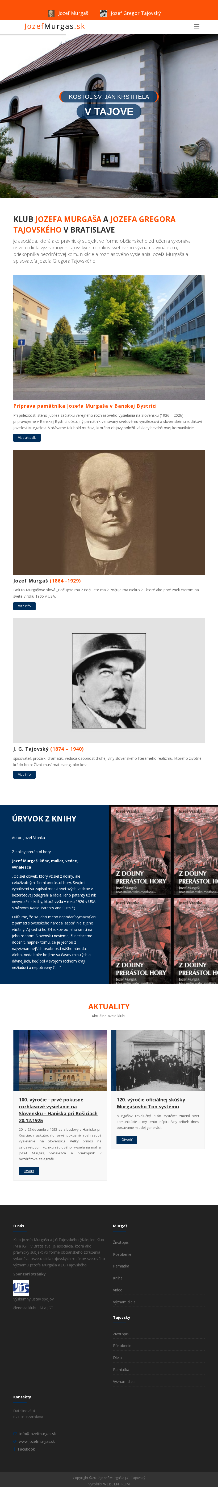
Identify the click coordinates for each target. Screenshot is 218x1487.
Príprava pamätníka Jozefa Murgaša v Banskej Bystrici (149, 1103)
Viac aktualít (27, 437)
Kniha (118, 1278)
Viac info (24, 606)
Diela (117, 1357)
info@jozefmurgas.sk (37, 1433)
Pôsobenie (122, 1254)
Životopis (121, 1242)
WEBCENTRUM (116, 1483)
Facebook (26, 1449)
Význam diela (124, 1301)
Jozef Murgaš (72, 13)
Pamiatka (121, 1266)
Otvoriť (29, 1139)
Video (118, 1289)
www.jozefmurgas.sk (37, 1441)
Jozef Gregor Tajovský (135, 13)
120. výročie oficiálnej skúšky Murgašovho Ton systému (53, 1103)
